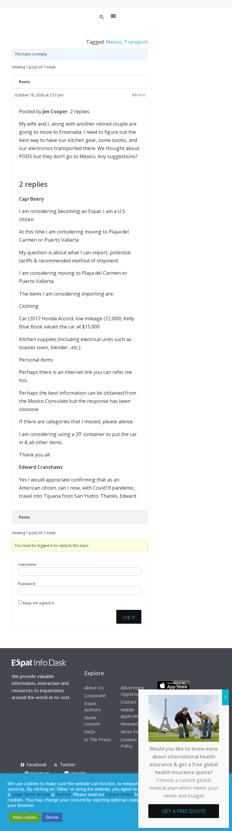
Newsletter (132, 724)
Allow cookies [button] (25, 817)
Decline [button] (52, 817)
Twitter (68, 764)
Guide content (92, 720)
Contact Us (132, 702)
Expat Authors (92, 706)
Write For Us (134, 732)
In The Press (97, 739)
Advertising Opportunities (135, 691)
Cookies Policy (129, 742)
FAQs (89, 732)
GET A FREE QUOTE (184, 811)
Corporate (95, 695)
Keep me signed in (38, 603)
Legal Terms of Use (31, 794)
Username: (27, 564)
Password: (27, 583)
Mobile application (132, 713)
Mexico (114, 42)
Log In (128, 617)
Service (63, 794)
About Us (94, 688)
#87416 (138, 95)
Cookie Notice (119, 794)
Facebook (37, 764)
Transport (136, 42)
